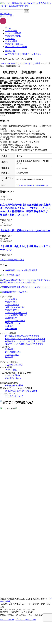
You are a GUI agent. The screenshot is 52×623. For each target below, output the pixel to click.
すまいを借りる (12, 304)
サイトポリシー (7, 619)
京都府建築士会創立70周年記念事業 (21, 270)
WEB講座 (9, 326)
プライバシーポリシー (26, 619)
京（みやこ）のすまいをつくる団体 (24, 63)
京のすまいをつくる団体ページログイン (23, 54)
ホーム (8, 28)
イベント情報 (11, 41)
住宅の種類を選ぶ (13, 352)
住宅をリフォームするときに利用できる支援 (25, 341)
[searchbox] (11, 11)
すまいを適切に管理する (16, 315)
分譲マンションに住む (15, 307)
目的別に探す (6, 14)
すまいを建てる (12, 310)
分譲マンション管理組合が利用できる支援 (24, 344)
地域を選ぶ (10, 349)
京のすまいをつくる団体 (16, 47)
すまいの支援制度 (13, 33)
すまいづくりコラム (14, 44)
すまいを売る (11, 302)
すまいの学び (11, 31)
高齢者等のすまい (13, 323)
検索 (26, 11)
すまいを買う (11, 299)
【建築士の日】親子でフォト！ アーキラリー (25, 230)
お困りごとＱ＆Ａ (13, 378)
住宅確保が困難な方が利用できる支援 (22, 336)
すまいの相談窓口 (13, 36)
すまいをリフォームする (16, 313)
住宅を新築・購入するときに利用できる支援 (25, 339)
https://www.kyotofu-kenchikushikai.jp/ (32, 185)
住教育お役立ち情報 (14, 385)
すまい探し (10, 39)
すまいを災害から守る (15, 321)
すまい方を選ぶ (12, 355)
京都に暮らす (11, 318)
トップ (3, 63)
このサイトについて (14, 396)
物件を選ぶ (10, 357)
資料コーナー (11, 329)
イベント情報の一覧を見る (12, 260)
